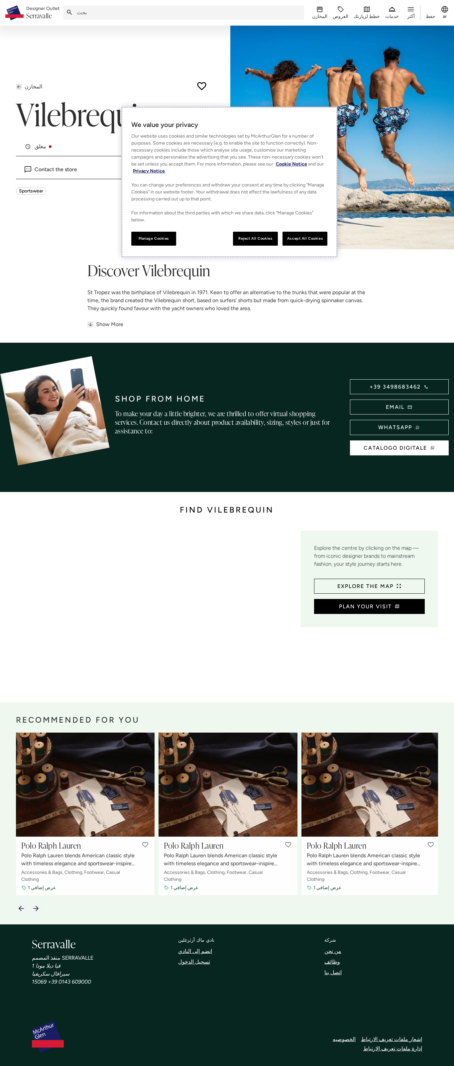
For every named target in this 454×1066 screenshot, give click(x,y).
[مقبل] (36, 908)
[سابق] (21, 908)
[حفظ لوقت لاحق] (202, 86)
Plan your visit (365, 606)
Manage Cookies (154, 238)
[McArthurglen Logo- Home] (14, 12)
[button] (145, 845)
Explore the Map (365, 586)
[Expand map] (155, 603)
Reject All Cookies (255, 238)
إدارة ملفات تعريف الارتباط (392, 1048)
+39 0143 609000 (69, 982)
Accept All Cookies (305, 238)
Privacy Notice (149, 171)
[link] (42, 13)
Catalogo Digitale (395, 448)
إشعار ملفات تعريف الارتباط (391, 1039)
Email (395, 407)
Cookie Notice (291, 164)
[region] (229, 182)
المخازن (33, 86)
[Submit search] (69, 12)
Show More (109, 324)
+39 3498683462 (395, 387)
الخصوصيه (344, 1039)
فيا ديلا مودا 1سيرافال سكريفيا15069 (50, 974)
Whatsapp (395, 427)
